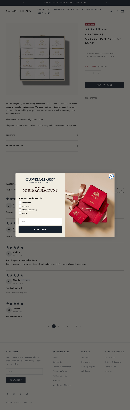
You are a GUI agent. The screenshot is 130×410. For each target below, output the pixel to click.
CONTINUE (40, 229)
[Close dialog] (111, 176)
